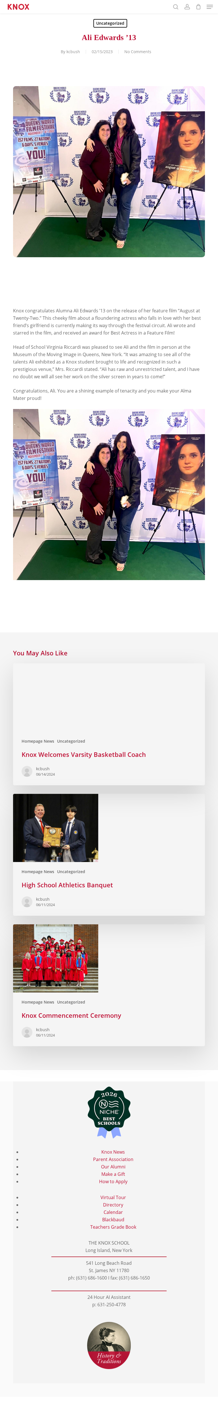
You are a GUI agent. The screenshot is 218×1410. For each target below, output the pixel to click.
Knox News (113, 1152)
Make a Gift (113, 1174)
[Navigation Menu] (210, 7)
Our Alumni (113, 1167)
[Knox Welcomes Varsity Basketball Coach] (109, 724)
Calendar (113, 1212)
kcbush (73, 51)
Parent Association (113, 1159)
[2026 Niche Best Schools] (109, 1113)
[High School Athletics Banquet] (109, 855)
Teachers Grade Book (113, 1227)
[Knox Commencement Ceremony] (109, 985)
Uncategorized (110, 23)
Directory (113, 1205)
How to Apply (113, 1181)
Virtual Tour (113, 1197)
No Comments (137, 51)
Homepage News (38, 741)
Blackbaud (113, 1219)
